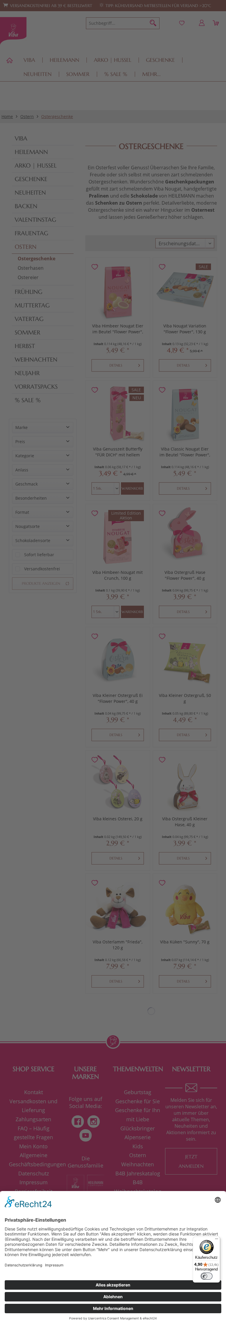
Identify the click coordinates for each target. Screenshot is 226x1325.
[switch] (206, 1276)
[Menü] (216, 1240)
